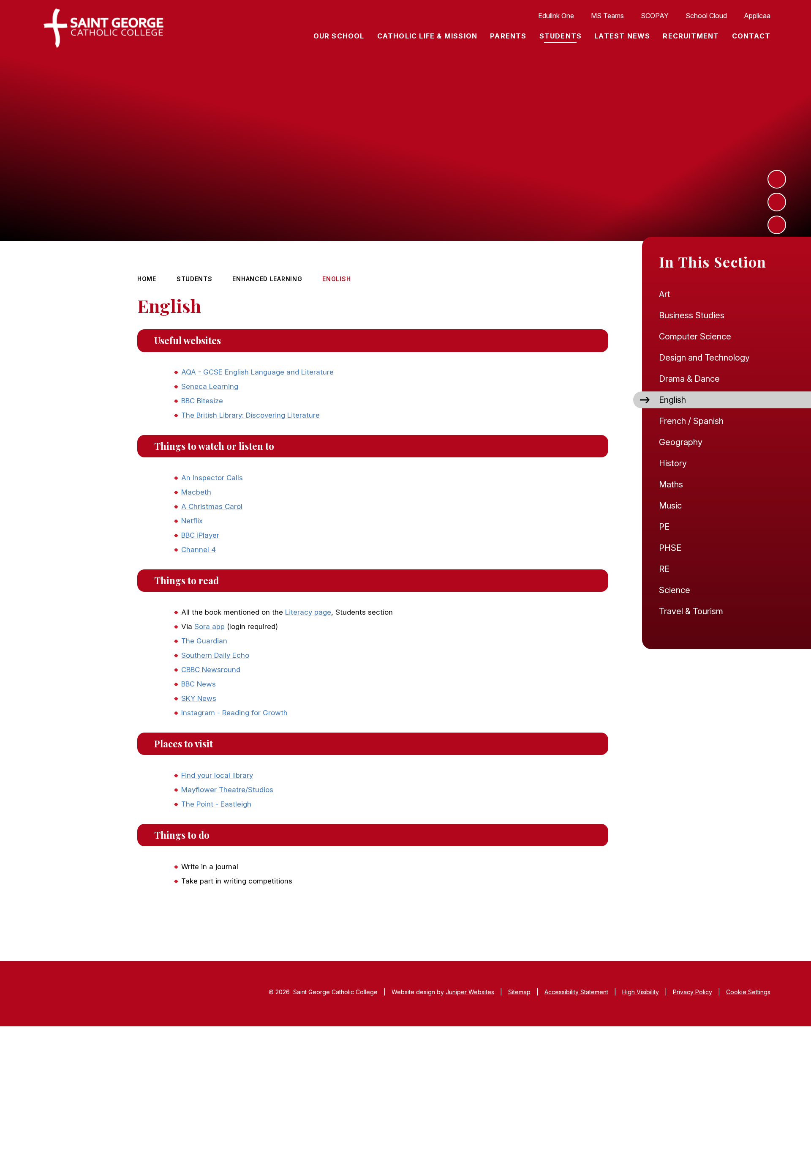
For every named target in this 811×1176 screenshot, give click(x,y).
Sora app (209, 626)
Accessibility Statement (576, 991)
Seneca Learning (209, 386)
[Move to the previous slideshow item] (776, 202)
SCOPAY (655, 15)
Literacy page (308, 612)
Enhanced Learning (267, 278)
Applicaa (757, 15)
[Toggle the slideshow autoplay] (776, 225)
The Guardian (204, 641)
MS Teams (607, 15)
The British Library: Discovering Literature (250, 415)
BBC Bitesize (202, 401)
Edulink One (556, 15)
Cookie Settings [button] (748, 991)
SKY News (198, 698)
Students (194, 278)
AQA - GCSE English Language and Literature (257, 372)
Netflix (192, 521)
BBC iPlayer (200, 535)
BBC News (198, 684)
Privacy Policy (692, 991)
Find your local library (217, 775)
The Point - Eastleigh (216, 804)
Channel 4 (198, 549)
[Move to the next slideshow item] (776, 179)
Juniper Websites (470, 991)
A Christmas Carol (211, 506)
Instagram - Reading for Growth (234, 712)
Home (146, 278)
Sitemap (519, 991)
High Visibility (640, 991)
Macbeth (196, 492)
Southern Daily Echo (215, 655)
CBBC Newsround (210, 669)
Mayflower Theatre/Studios (227, 789)
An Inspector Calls (212, 477)
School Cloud (706, 15)
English (336, 278)
